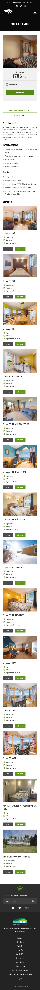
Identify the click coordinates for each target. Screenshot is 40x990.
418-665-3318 (20, 931)
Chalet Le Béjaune (14, 519)
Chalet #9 (9, 662)
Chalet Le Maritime (14, 472)
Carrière (8, 2)
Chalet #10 (10, 710)
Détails (9, 249)
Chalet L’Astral (12, 376)
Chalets (20, 942)
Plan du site (19, 115)
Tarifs (20, 950)
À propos (20, 958)
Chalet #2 (9, 281)
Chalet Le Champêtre (16, 424)
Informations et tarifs (19, 110)
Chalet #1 (9, 233)
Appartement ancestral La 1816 (20, 807)
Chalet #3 (9, 328)
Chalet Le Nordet (14, 615)
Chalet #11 (9, 758)
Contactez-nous (20, 2)
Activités (20, 954)
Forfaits (20, 946)
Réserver (20, 92)
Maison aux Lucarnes (16, 856)
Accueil (20, 938)
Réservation (20, 966)
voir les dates (30, 184)
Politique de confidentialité (20, 974)
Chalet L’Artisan (13, 567)
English (31, 2)
